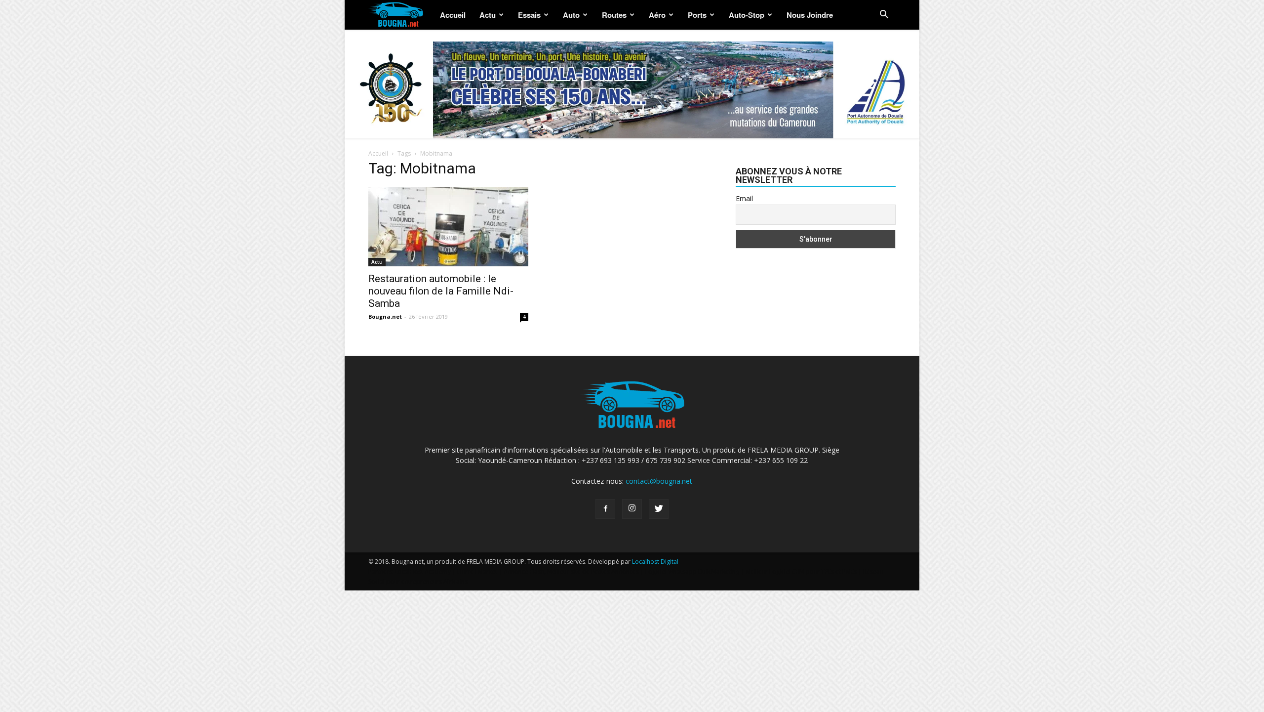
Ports (697, 14)
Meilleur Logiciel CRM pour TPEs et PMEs (801, 571)
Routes (614, 14)
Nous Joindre (810, 14)
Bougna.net (385, 316)
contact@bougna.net (659, 481)
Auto (571, 14)
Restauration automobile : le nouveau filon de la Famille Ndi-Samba (441, 291)
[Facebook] (605, 509)
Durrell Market (477, 571)
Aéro (657, 14)
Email (744, 198)
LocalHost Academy (423, 571)
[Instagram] (632, 509)
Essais (529, 14)
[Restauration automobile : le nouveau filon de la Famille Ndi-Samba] (448, 226)
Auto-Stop (746, 14)
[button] (884, 15)
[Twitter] (659, 509)
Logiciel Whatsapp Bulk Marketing (692, 571)
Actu (487, 14)
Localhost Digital (655, 561)
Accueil (453, 14)
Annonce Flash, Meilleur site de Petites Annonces (571, 571)
